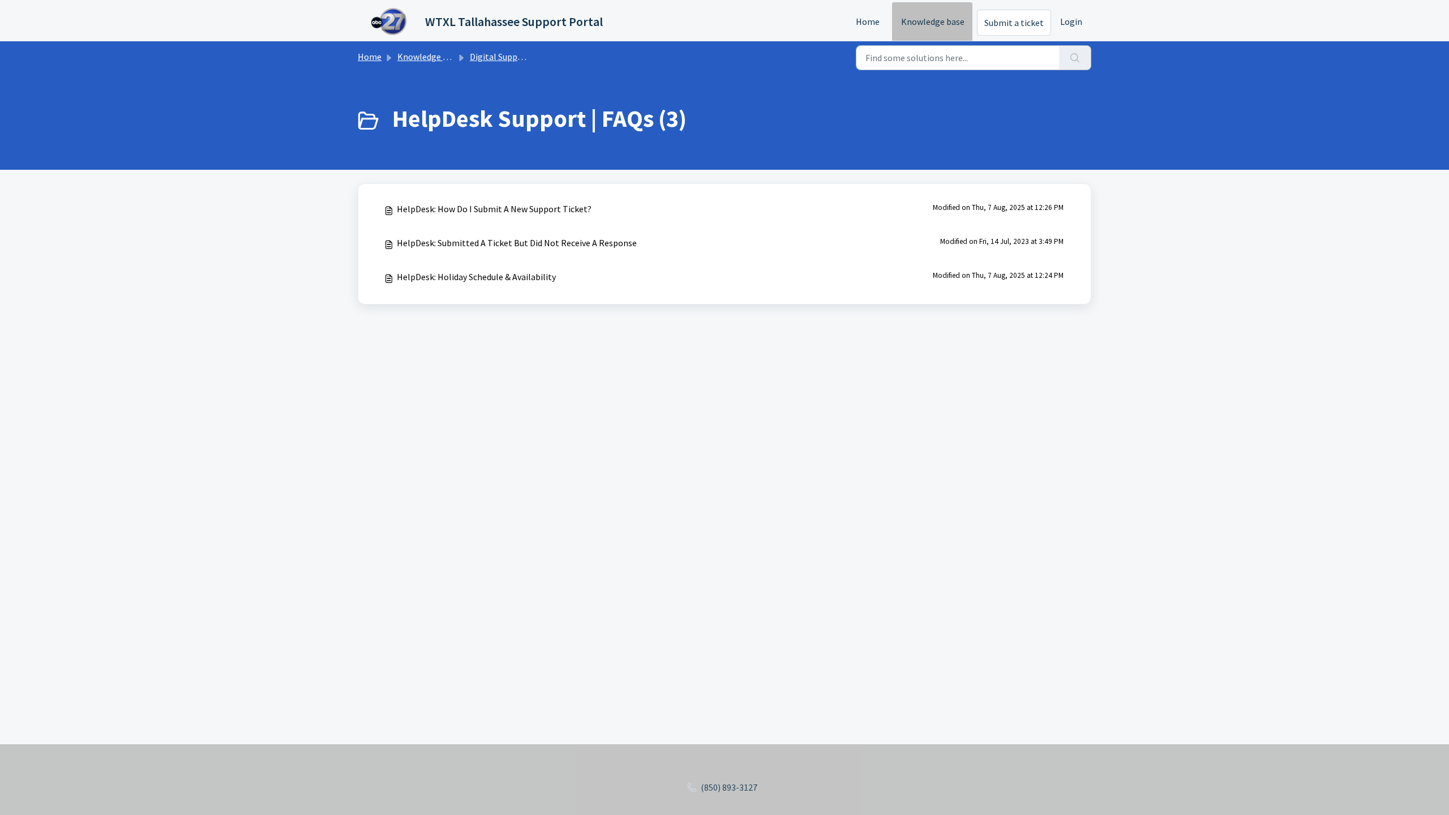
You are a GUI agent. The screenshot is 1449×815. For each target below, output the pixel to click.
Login (1071, 21)
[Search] (1075, 57)
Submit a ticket (1014, 22)
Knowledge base (932, 21)
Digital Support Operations (523, 56)
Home (868, 21)
